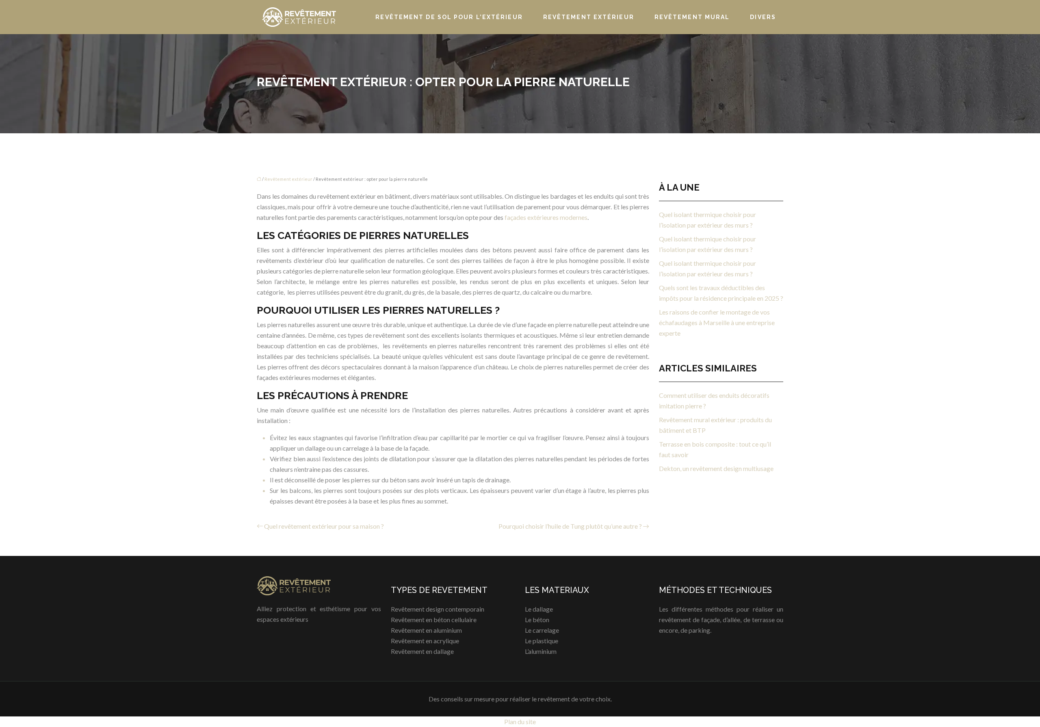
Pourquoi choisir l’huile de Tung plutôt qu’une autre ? (570, 526)
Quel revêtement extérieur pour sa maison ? (324, 526)
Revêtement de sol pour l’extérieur (448, 17)
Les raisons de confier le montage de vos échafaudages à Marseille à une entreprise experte (717, 322)
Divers (763, 17)
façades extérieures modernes (546, 217)
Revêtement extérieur (588, 17)
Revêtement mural (692, 17)
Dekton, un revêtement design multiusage (716, 468)
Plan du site (520, 721)
